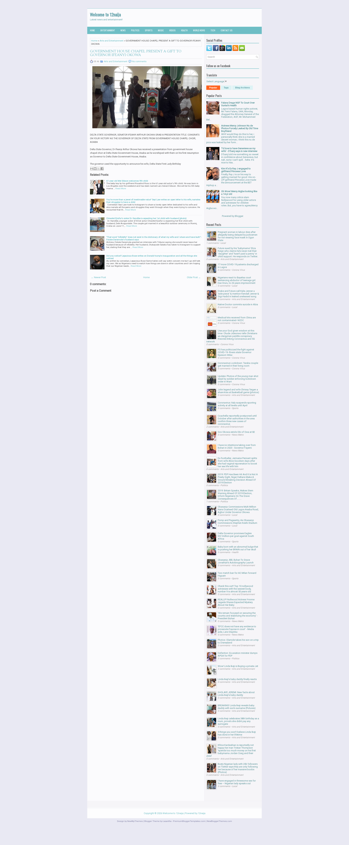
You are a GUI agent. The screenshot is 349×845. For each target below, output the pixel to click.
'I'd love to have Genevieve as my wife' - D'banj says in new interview (239, 149)
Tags (226, 87)
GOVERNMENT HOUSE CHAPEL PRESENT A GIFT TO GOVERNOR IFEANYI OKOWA (135, 53)
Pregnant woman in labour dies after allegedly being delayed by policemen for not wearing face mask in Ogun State (237, 236)
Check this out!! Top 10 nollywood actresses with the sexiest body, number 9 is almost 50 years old (235, 589)
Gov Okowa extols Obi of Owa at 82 (236, 432)
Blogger (239, 216)
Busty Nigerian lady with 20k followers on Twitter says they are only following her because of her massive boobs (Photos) (238, 768)
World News (199, 30)
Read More (120, 188)
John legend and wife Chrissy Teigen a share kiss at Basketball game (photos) (238, 391)
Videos (172, 30)
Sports (149, 30)
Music (161, 30)
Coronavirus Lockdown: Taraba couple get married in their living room (238, 364)
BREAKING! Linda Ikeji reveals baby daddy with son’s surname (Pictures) (237, 706)
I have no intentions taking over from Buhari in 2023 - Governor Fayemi (237, 446)
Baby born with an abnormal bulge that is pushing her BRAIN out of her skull (238, 548)
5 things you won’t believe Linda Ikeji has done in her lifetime (237, 733)
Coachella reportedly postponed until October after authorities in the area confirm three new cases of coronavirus (237, 419)
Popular (213, 87)
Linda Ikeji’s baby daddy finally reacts (237, 679)
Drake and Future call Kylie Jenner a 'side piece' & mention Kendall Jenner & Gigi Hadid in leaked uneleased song (238, 294)
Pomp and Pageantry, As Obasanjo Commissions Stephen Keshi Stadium (237, 521)
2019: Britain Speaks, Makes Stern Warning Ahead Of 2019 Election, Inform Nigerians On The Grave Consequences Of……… (235, 494)
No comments (139, 61)
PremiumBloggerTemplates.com (189, 821)
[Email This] (91, 168)
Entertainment (107, 30)
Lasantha (167, 821)
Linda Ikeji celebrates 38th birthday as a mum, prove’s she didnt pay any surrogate (238, 721)
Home (92, 30)
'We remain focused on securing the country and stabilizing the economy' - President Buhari (238, 616)
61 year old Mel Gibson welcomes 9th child (127, 181)
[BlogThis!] (95, 168)
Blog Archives (242, 87)
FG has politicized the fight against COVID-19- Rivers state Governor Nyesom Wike (236, 352)
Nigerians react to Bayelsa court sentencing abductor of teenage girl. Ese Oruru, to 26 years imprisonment (237, 280)
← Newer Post (98, 277)
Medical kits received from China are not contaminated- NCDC (237, 319)
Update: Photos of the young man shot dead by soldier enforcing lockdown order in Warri (238, 379)
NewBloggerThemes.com (219, 821)
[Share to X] (98, 168)
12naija (201, 813)
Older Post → (194, 277)
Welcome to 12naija (105, 14)
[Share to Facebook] (102, 168)
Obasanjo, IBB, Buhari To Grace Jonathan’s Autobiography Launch (236, 561)
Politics (135, 30)
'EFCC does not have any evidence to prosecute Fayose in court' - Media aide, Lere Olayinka (237, 629)
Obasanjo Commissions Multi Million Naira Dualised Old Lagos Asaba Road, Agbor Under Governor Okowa (238, 509)
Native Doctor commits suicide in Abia (238, 304)
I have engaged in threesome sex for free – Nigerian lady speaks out (237, 782)
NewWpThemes (135, 821)
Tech (212, 30)
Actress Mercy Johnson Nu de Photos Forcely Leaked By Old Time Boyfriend (239, 128)
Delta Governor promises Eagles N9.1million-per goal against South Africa (236, 536)
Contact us (226, 30)
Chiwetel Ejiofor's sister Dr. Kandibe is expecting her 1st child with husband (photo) (146, 218)
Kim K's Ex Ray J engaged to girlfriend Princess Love (236, 170)
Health (184, 30)
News (123, 30)
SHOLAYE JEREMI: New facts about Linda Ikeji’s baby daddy (236, 693)
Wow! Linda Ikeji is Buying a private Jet (238, 666)
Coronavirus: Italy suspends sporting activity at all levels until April (237, 404)
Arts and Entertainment (111, 40)
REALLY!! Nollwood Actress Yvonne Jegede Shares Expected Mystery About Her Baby (236, 602)
